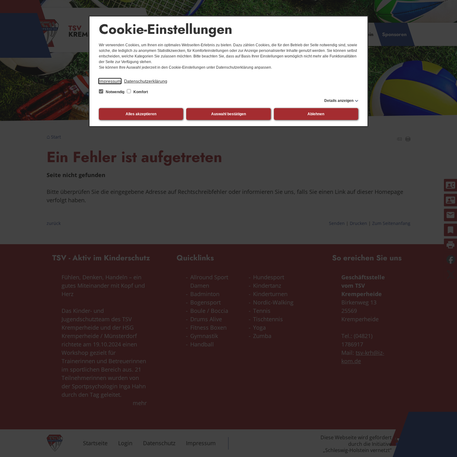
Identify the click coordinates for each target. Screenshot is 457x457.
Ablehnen (315, 114)
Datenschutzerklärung (145, 81)
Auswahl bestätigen (228, 114)
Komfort (140, 92)
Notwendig (115, 92)
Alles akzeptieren (141, 114)
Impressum (110, 81)
